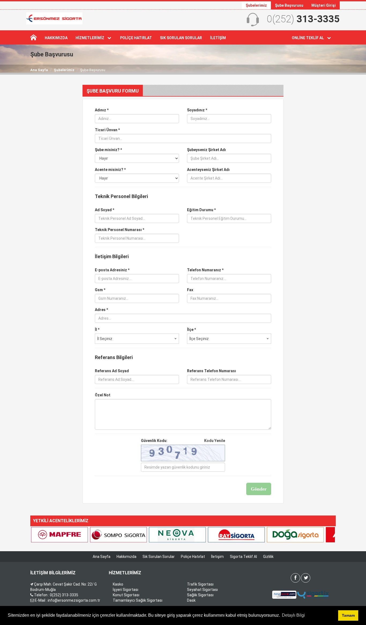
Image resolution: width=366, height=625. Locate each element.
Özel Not (102, 395)
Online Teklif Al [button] (309, 38)
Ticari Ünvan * (107, 130)
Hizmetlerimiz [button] (91, 38)
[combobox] (137, 339)
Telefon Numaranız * (205, 270)
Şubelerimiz (256, 5)
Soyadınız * (197, 110)
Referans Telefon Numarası (211, 371)
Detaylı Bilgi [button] (293, 615)
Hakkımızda (56, 38)
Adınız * (102, 110)
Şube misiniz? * (108, 150)
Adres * (101, 310)
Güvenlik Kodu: (183, 440)
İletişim (218, 38)
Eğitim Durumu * (201, 210)
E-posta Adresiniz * (112, 270)
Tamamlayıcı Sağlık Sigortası (137, 600)
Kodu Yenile (214, 440)
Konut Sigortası (126, 595)
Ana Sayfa (39, 70)
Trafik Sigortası (200, 584)
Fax (190, 290)
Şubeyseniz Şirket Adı (206, 150)
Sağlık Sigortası (200, 595)
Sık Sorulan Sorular (181, 38)
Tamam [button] (348, 615)
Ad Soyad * (104, 210)
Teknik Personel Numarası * (119, 230)
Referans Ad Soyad (112, 371)
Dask (191, 600)
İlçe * (191, 329)
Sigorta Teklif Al (243, 556)
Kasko (118, 584)
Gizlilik (268, 556)
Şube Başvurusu (289, 5)
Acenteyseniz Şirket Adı (208, 169)
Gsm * (100, 290)
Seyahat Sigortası (202, 589)
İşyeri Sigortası (125, 589)
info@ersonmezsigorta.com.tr (74, 600)
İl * (97, 329)
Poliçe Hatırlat (136, 38)
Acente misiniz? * (110, 169)
